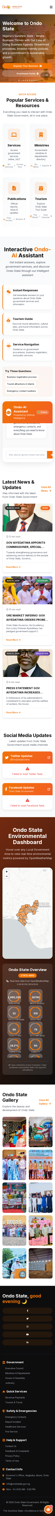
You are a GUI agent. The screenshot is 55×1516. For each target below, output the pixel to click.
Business (27, 1506)
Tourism (11, 1506)
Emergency (12, 1513)
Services (43, 1506)
